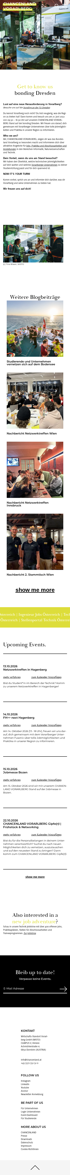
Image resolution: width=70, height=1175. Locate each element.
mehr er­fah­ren (12, 677)
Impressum (26, 1146)
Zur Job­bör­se (30, 933)
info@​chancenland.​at (31, 1060)
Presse (24, 1136)
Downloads (26, 1139)
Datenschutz (27, 1142)
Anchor (24, 1091)
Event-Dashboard (29, 1115)
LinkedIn (25, 1084)
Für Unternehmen (29, 1108)
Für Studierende (28, 1118)
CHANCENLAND (28, 1132)
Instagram (25, 1081)
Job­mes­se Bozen (15, 772)
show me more (35, 590)
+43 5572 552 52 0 (29, 1063)
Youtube (25, 1087)
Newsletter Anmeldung (32, 1094)
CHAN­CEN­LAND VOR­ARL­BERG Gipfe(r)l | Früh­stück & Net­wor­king (32, 826)
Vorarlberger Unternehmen (44, 165)
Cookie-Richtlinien (30, 1149)
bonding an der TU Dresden (36, 107)
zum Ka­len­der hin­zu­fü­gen (46, 677)
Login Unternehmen (30, 1111)
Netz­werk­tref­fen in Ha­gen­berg (25, 670)
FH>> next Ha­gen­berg (18, 718)
